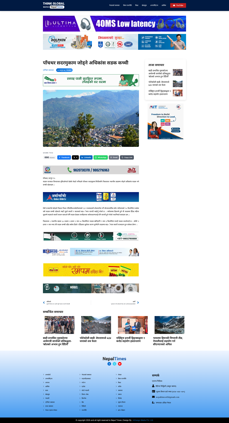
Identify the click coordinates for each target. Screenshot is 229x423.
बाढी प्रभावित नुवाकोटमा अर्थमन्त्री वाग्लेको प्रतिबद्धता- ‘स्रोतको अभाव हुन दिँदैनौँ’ (159, 73)
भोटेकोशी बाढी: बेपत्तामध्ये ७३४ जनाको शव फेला (158, 83)
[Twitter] (114, 364)
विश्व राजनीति (127, 5)
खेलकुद (144, 5)
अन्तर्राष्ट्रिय (154, 5)
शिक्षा (136, 5)
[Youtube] (120, 364)
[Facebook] (109, 364)
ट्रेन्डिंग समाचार (48, 70)
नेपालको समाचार (114, 5)
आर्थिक (164, 5)
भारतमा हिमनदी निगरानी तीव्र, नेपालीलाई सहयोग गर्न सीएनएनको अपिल (168, 341)
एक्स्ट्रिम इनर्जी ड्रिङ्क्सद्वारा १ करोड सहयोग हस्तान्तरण (159, 92)
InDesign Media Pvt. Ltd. (143, 420)
